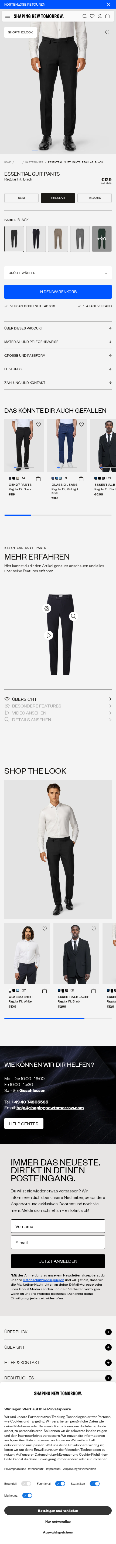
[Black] (13, 478)
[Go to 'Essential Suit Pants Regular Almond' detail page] (57, 239)
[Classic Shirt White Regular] (27, 953)
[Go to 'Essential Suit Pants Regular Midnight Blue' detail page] (36, 239)
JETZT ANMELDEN (58, 1261)
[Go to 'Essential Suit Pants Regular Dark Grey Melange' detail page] (80, 239)
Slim (21, 198)
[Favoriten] (92, 16)
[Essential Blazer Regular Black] (76, 953)
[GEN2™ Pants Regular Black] (24, 445)
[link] (46, 608)
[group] (58, 88)
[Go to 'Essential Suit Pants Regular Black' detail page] (14, 239)
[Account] (100, 16)
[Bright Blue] (60, 478)
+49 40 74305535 (29, 1102)
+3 (65, 478)
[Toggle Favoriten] (107, 32)
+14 (22, 478)
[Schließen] (108, 4)
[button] (38, 478)
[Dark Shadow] (103, 478)
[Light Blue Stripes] (17, 990)
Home (7, 162)
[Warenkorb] (107, 16)
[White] (10, 990)
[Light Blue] (56, 478)
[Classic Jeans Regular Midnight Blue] (67, 445)
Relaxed (94, 198)
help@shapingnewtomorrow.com (50, 1107)
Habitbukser (34, 162)
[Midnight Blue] (10, 478)
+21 (108, 478)
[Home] (39, 16)
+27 (23, 990)
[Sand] (17, 478)
